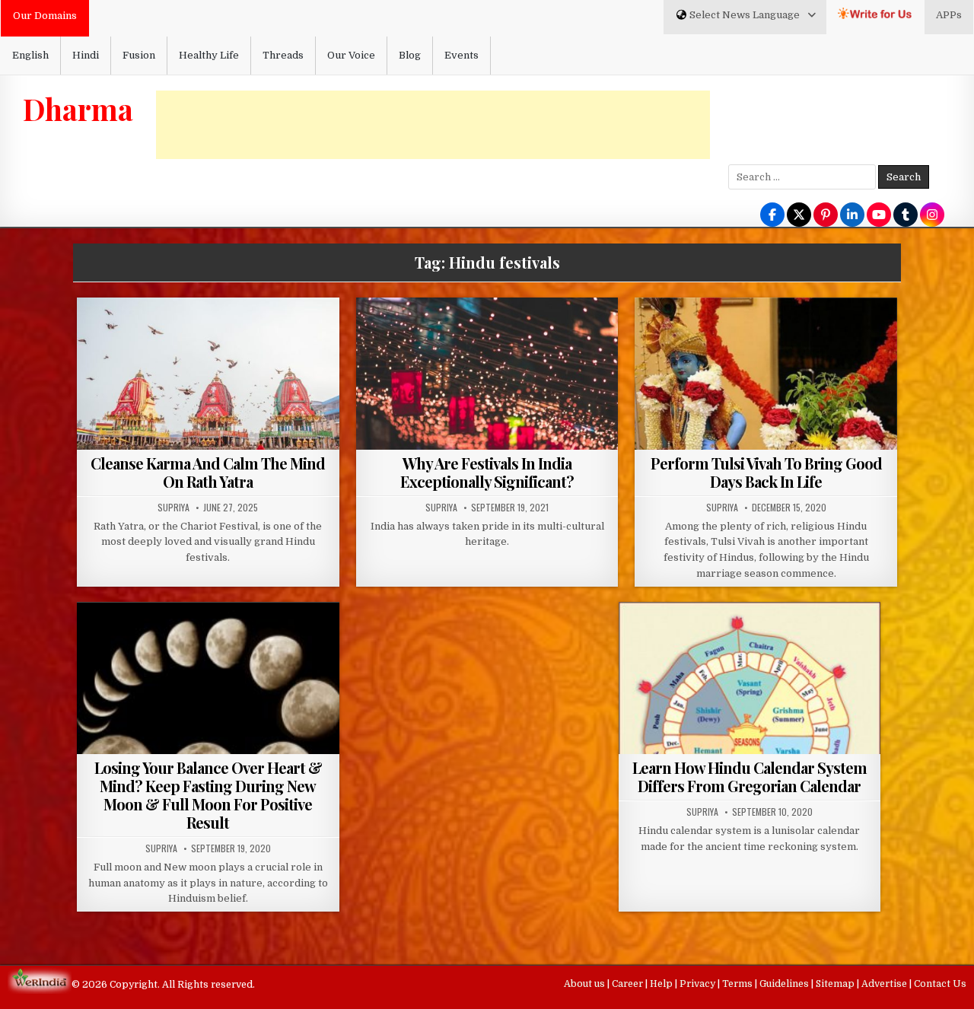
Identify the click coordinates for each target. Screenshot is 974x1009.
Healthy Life (209, 55)
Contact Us (940, 984)
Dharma (78, 109)
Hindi (85, 55)
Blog (410, 55)
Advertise (885, 984)
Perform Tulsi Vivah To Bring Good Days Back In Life (766, 472)
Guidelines (785, 984)
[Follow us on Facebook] (772, 215)
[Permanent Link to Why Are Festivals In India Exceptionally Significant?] (487, 396)
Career (628, 984)
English (30, 55)
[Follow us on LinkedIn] (852, 215)
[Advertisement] (433, 125)
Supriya (173, 507)
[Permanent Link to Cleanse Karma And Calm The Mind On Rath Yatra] (208, 396)
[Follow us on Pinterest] (825, 215)
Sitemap (836, 984)
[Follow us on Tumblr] (905, 215)
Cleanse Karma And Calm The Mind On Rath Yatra (208, 472)
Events (461, 55)
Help (662, 984)
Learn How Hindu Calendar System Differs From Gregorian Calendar (749, 776)
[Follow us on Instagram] (932, 215)
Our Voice (351, 55)
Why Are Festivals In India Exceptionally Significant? (487, 472)
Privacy (699, 984)
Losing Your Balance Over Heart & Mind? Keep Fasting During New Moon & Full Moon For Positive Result (208, 794)
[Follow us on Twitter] (799, 215)
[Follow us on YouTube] (879, 215)
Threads (283, 55)
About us (585, 984)
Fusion (139, 55)
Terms (738, 984)
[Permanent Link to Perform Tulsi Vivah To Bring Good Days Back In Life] (766, 396)
